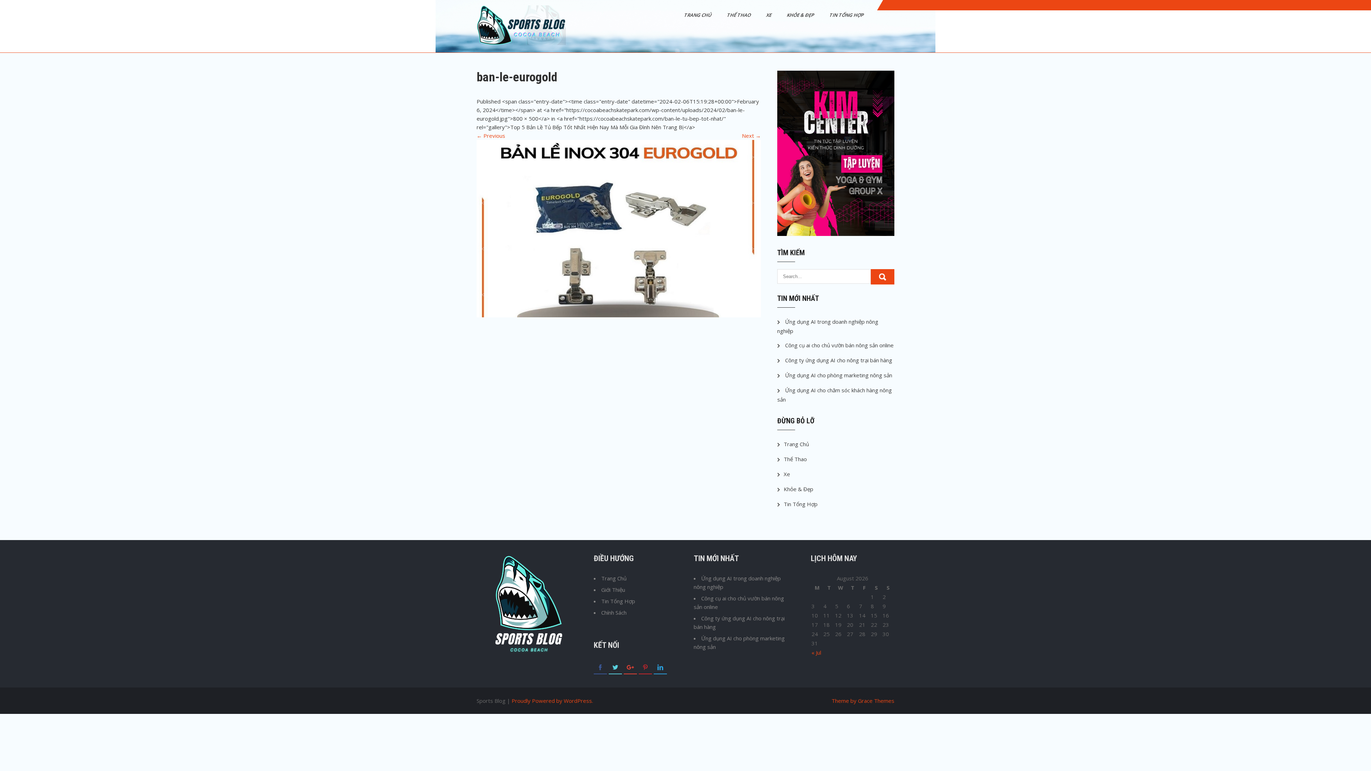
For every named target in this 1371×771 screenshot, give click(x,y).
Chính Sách (614, 612)
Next (751, 135)
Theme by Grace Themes (863, 700)
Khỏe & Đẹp (801, 15)
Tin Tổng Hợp (847, 15)
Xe (769, 15)
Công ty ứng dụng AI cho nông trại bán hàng (838, 360)
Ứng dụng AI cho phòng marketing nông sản (838, 375)
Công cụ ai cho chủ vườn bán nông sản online (839, 345)
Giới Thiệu (613, 589)
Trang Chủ (698, 15)
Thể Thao (739, 15)
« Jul (816, 652)
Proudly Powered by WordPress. (552, 700)
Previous (491, 135)
